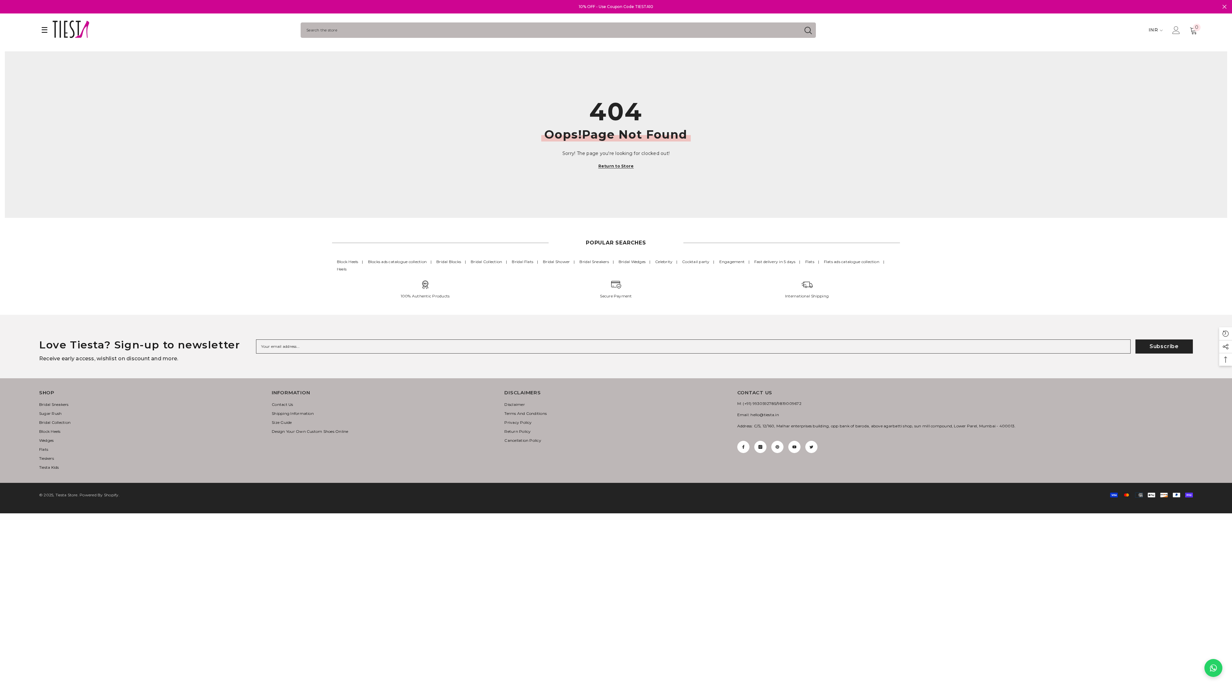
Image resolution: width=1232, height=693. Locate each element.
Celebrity (663, 261)
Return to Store (616, 166)
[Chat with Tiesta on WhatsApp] (1213, 668)
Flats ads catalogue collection (851, 261)
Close (1224, 7)
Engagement (732, 261)
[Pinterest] (777, 447)
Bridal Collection (486, 261)
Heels (341, 269)
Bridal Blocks (448, 261)
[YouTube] (794, 447)
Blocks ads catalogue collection (397, 261)
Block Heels (347, 261)
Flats (809, 261)
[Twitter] (811, 447)
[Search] (558, 30)
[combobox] (550, 30)
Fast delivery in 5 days (775, 261)
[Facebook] (743, 447)
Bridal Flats (522, 261)
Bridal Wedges (632, 261)
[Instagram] (760, 447)
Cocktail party (695, 261)
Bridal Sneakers (594, 261)
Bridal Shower (556, 261)
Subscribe (1164, 346)
